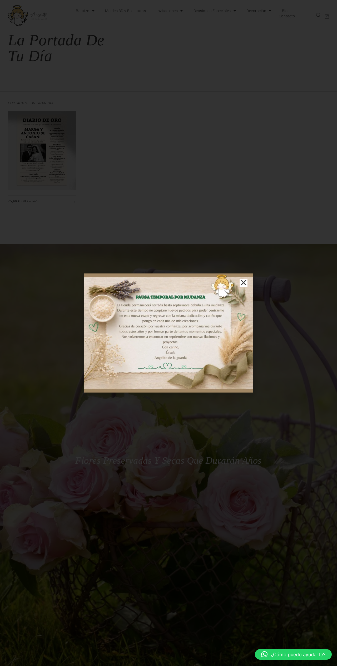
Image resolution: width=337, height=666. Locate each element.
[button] (293, 654)
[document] (168, 333)
